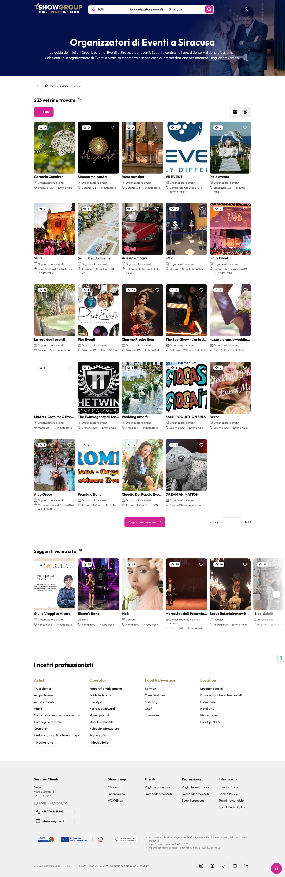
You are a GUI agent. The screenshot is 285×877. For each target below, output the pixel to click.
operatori (65, 85)
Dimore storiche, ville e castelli (221, 695)
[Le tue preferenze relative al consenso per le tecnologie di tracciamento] (281, 657)
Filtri (46, 112)
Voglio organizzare (157, 787)
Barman (150, 688)
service (76, 85)
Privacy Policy (228, 787)
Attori (38, 708)
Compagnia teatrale (48, 722)
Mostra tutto (44, 742)
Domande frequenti (158, 794)
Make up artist (99, 715)
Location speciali (212, 688)
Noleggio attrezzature (104, 728)
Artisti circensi (44, 702)
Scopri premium (193, 800)
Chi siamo (114, 787)
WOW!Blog (115, 800)
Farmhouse (208, 702)
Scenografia (97, 735)
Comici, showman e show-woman (57, 715)
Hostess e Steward (102, 708)
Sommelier (152, 715)
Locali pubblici (210, 722)
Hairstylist (96, 702)
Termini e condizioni (232, 800)
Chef (148, 708)
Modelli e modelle (101, 722)
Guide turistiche (100, 695)
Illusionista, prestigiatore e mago (56, 735)
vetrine (54, 85)
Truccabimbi (42, 688)
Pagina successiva (142, 522)
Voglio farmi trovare (196, 787)
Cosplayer (41, 728)
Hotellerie (207, 708)
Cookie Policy (228, 794)
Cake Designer (155, 695)
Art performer (44, 695)
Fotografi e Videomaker (105, 688)
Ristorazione (209, 715)
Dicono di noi (117, 794)
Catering (151, 702)
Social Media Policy (232, 807)
